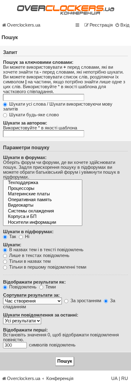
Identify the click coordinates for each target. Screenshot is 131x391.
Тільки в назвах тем (29, 261)
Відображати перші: (25, 330)
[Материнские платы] (43, 194)
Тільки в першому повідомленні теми (47, 267)
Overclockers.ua (23, 25)
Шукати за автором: (25, 123)
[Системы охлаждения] (43, 211)
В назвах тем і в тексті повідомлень (45, 249)
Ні (26, 236)
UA (114, 378)
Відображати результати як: (34, 282)
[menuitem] (122, 25)
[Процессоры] (43, 189)
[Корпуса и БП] (43, 217)
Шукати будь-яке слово (33, 114)
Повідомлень (22, 286)
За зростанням (85, 300)
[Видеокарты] (43, 205)
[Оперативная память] (43, 200)
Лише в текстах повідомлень (38, 255)
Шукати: (12, 244)
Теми (50, 286)
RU (124, 378)
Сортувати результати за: (31, 295)
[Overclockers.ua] (65, 10)
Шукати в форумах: (25, 157)
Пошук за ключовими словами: (38, 62)
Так (12, 236)
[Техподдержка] (43, 183)
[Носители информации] (43, 223)
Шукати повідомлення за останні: (40, 315)
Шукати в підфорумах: (28, 231)
